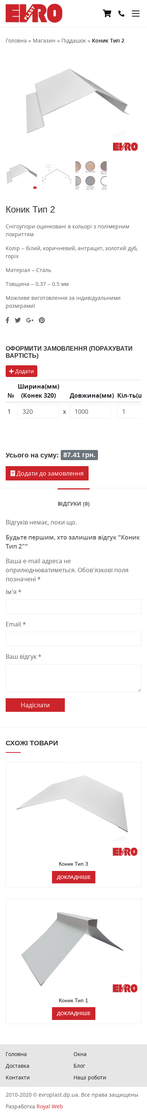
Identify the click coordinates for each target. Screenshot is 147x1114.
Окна (80, 1054)
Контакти (18, 1077)
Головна (16, 1054)
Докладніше (73, 877)
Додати (24, 371)
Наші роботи (90, 1077)
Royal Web (50, 1106)
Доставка (17, 1065)
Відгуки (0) (74, 503)
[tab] (74, 503)
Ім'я (13, 592)
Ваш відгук (23, 656)
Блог (79, 1065)
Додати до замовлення (49, 473)
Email (16, 624)
